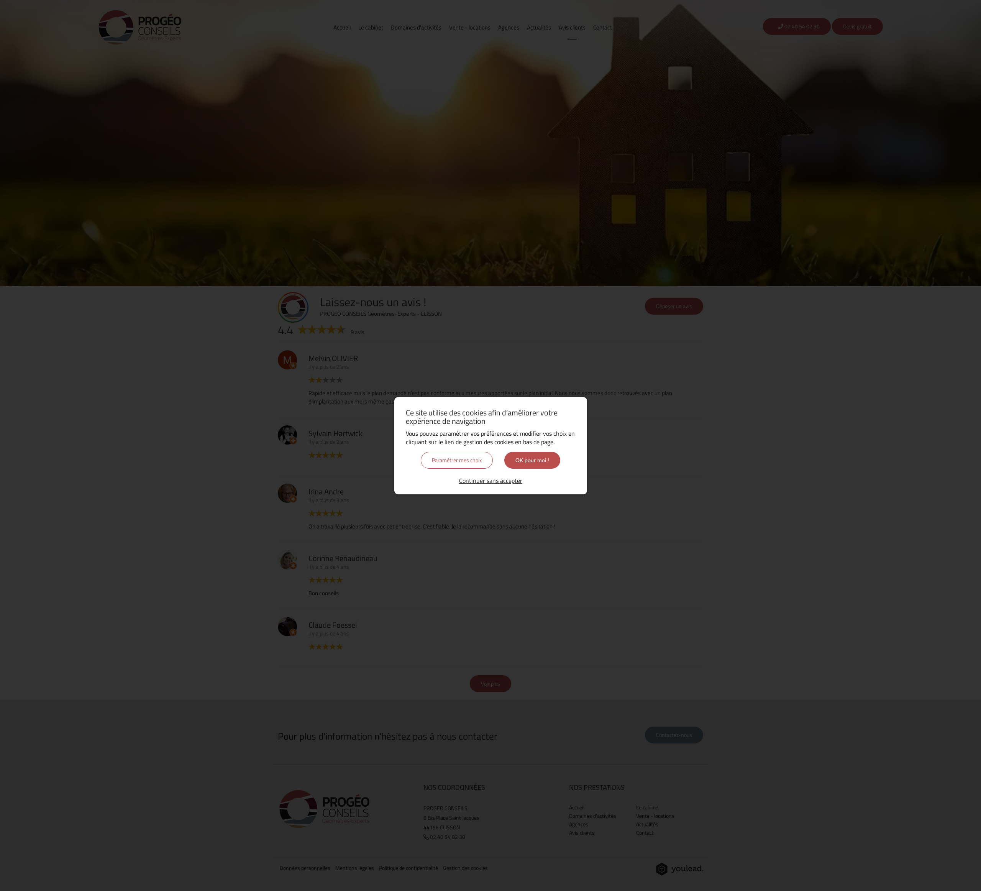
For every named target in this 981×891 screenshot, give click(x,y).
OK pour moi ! (532, 460)
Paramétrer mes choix (457, 460)
